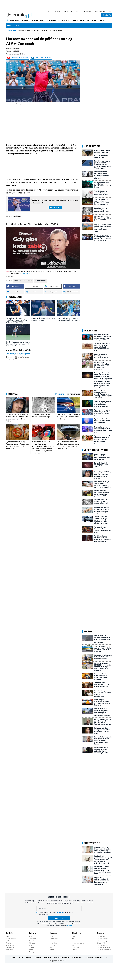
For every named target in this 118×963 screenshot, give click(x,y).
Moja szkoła (53, 943)
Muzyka (52, 949)
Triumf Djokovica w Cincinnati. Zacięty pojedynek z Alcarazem (68, 319)
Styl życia (74, 949)
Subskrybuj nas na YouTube (19, 57)
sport (14, 34)
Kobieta (52, 936)
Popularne (59, 394)
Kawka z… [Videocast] (41, 30)
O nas (21, 957)
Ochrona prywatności (61, 957)
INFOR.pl (48, 11)
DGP (77, 11)
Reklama (29, 957)
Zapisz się (59, 918)
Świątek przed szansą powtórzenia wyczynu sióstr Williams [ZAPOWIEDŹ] (16, 320)
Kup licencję (26, 273)
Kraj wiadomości (73, 394)
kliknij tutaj (69, 925)
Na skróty (9, 933)
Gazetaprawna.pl (11, 938)
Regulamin (47, 957)
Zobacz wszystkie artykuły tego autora (18, 354)
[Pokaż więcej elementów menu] (110, 20)
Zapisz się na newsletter (43, 57)
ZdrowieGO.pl (87, 11)
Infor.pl (8, 936)
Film (51, 947)
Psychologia (75, 947)
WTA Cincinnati (40, 281)
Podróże (31, 949)
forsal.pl (57, 11)
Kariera (38, 957)
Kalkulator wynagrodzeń (104, 949)
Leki (73, 941)
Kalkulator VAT (101, 943)
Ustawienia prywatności (93, 957)
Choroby (74, 945)
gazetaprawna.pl (100, 11)
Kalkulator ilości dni (102, 938)
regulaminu (60, 912)
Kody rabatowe (54, 938)
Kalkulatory (101, 933)
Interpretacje (10, 947)
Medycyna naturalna (78, 943)
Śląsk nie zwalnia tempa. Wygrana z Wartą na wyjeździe (17, 358)
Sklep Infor (9, 949)
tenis (16, 281)
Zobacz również (55, 207)
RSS (106, 957)
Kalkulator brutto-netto (103, 947)
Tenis (17, 25)
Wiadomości (32, 943)
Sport (9, 25)
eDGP (7, 941)
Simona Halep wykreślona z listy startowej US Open (43, 319)
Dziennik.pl (33, 933)
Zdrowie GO (29, 30)
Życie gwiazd (53, 945)
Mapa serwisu (77, 957)
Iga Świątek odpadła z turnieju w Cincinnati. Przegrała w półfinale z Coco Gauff (18, 344)
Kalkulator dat (101, 936)
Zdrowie (31, 947)
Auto (30, 936)
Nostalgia (21, 30)
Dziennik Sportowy (56, 30)
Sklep (109, 11)
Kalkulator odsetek (102, 945)
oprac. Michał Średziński (13, 48)
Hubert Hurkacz (26, 281)
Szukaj (108, 15)
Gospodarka (32, 941)
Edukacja (52, 941)
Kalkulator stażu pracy (103, 941)
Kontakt (13, 957)
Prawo (74, 936)
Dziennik (8, 34)
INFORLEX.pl (68, 11)
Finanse (74, 938)
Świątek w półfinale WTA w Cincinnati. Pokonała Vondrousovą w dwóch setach (54, 201)
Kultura (52, 952)
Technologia (32, 938)
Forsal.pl (8, 943)
